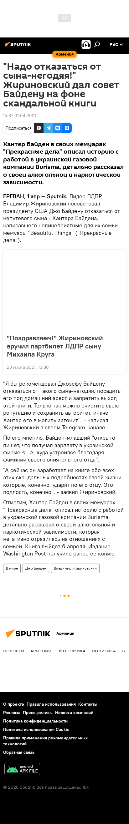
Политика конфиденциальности (35, 721)
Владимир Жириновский (75, 568)
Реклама (11, 712)
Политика (104, 651)
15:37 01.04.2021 (19, 115)
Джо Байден (35, 568)
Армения (40, 651)
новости (13, 651)
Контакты (87, 704)
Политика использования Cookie (36, 729)
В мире (12, 568)
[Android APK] (22, 770)
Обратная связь (18, 752)
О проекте (13, 704)
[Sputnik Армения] (18, 47)
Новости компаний (74, 712)
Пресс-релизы (38, 712)
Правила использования (51, 704)
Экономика (71, 651)
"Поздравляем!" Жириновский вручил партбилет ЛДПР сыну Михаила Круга (55, 346)
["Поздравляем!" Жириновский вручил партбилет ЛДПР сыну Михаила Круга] (64, 290)
